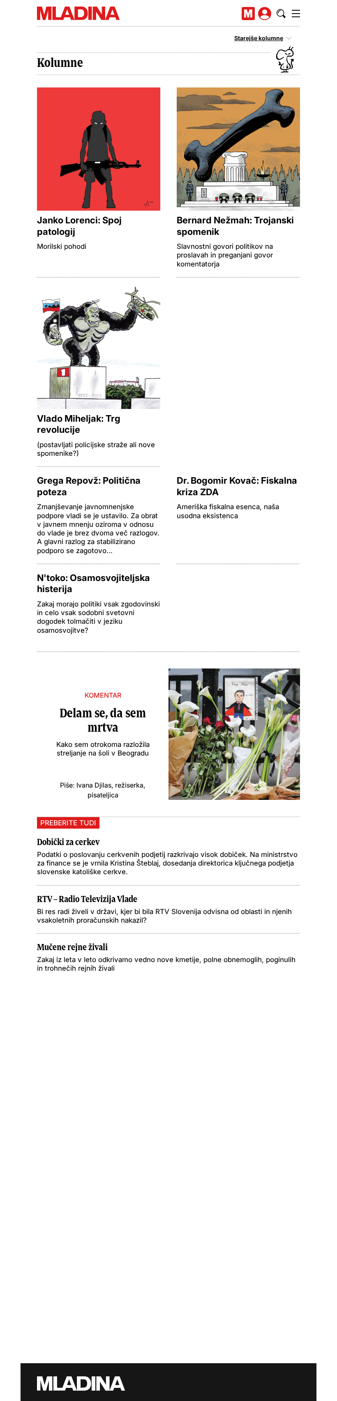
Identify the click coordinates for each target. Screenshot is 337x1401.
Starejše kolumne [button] (258, 38)
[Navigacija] (296, 13)
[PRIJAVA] (264, 13)
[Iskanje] (281, 13)
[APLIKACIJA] (248, 13)
